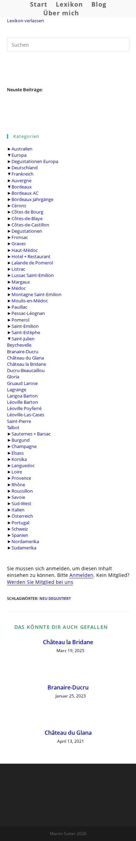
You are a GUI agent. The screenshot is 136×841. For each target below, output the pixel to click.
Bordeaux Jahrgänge (32, 199)
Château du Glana (25, 358)
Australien (22, 149)
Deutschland (25, 167)
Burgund (21, 440)
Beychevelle (19, 345)
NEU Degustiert (55, 598)
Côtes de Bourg (27, 212)
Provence (21, 478)
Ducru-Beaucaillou (26, 370)
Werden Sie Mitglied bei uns (40, 582)
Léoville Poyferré (24, 408)
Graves (19, 243)
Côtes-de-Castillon (30, 225)
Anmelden (81, 575)
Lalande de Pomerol (32, 263)
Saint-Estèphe (26, 332)
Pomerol (20, 320)
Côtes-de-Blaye (27, 218)
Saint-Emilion (25, 326)
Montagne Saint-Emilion (36, 294)
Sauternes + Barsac (31, 434)
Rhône (18, 484)
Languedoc (23, 465)
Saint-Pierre (19, 421)
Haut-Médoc (25, 250)
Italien (18, 510)
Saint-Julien (23, 338)
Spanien (20, 535)
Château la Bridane (26, 364)
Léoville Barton (22, 402)
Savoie (18, 497)
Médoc (19, 288)
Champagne (24, 446)
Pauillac (19, 307)
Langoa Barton (22, 396)
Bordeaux (22, 187)
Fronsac (20, 237)
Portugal (20, 522)
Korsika (19, 459)
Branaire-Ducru (22, 351)
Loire (17, 472)
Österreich (22, 516)
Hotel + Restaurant (31, 256)
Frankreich (22, 174)
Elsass (18, 453)
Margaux (21, 282)
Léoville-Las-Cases (25, 414)
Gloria (13, 376)
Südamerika (24, 548)
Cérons (19, 205)
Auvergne (21, 180)
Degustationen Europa (35, 161)
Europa (19, 155)
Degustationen (27, 231)
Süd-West (21, 503)
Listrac (18, 269)
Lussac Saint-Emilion (33, 275)
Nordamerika (25, 541)
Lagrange (16, 389)
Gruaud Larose (22, 383)
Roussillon (22, 491)
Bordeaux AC (25, 193)
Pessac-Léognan (28, 313)
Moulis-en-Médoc (30, 301)
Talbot (13, 427)
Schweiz (20, 529)
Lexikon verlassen (25, 20)
